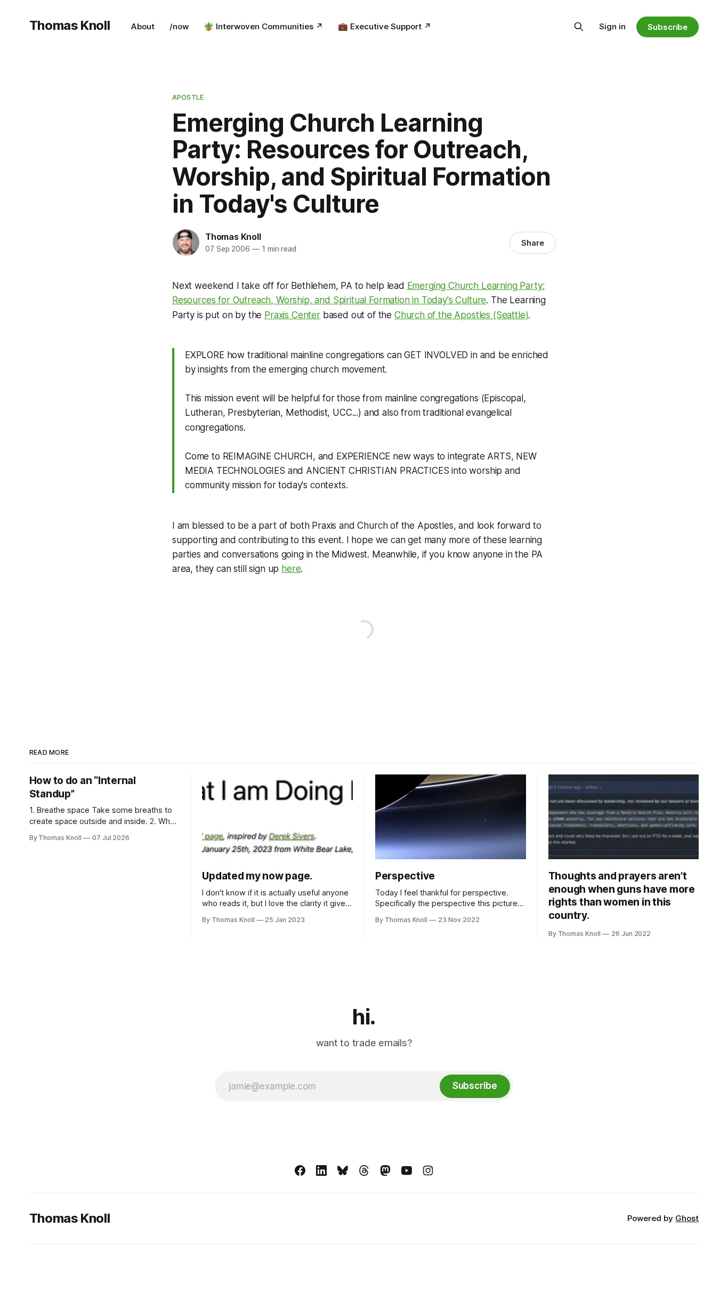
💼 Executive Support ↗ (384, 26)
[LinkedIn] (321, 1170)
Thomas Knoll (69, 25)
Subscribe (667, 27)
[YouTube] (406, 1170)
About (143, 26)
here (291, 568)
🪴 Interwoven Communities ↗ (263, 26)
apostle (188, 97)
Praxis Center (292, 315)
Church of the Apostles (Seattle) (461, 315)
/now (179, 26)
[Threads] (364, 1170)
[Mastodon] (385, 1170)
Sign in (612, 26)
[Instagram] (428, 1170)
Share (532, 243)
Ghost (687, 1218)
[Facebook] (300, 1170)
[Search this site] (578, 26)
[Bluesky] (342, 1170)
